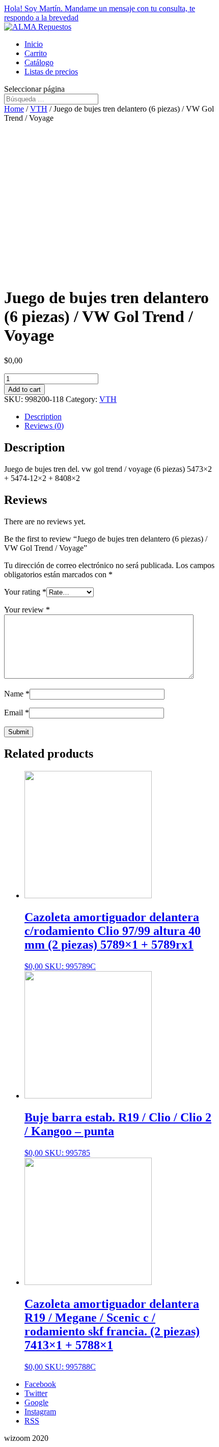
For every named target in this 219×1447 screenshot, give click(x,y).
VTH (38, 108)
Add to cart (24, 389)
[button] (109, 13)
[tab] (119, 416)
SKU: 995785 (117, 1134)
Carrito (35, 53)
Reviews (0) (44, 425)
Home (14, 108)
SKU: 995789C (112, 940)
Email (16, 712)
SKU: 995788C (112, 1334)
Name (17, 693)
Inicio (33, 44)
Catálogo (38, 62)
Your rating (25, 591)
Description (43, 416)
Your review (27, 609)
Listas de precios (51, 71)
